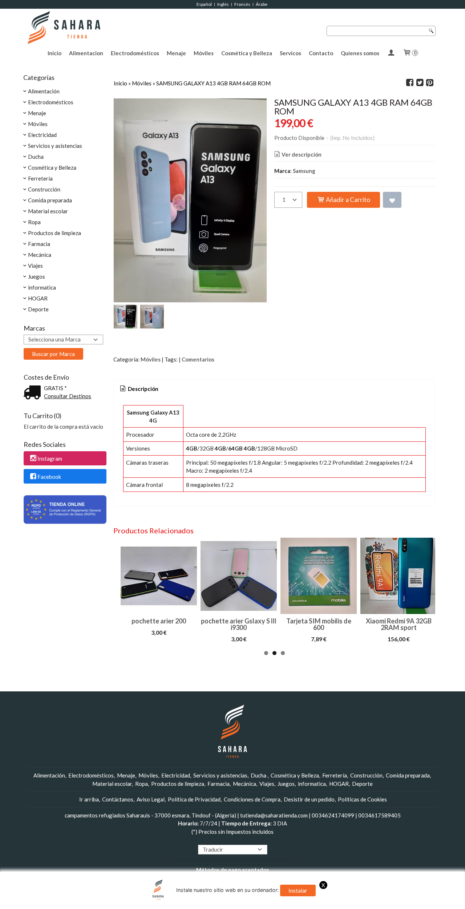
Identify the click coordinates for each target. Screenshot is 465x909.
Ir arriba (89, 799)
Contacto (321, 53)
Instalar (297, 890)
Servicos (290, 53)
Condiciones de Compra (252, 799)
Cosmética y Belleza (246, 53)
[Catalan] (256, 840)
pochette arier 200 (159, 621)
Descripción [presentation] (142, 388)
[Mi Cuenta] (391, 53)
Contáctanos (117, 799)
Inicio (54, 53)
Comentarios (198, 359)
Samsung (304, 170)
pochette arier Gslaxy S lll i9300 (238, 624)
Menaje (176, 53)
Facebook (49, 476)
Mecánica (39, 254)
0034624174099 (333, 815)
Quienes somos (360, 53)
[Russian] (242, 840)
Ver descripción (302, 154)
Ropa (34, 222)
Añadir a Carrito (347, 199)
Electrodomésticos (135, 53)
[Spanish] (249, 840)
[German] (222, 840)
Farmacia (39, 244)
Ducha (36, 156)
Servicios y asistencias (55, 145)
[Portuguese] (235, 840)
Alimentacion (86, 53)
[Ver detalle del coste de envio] (34, 393)
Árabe (262, 4)
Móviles (204, 53)
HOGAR (38, 298)
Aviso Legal (151, 799)
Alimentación (44, 91)
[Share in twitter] (420, 83)
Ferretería (40, 178)
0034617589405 (379, 815)
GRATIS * (55, 388)
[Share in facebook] (410, 83)
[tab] (138, 388)
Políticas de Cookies (362, 799)
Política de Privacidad (194, 799)
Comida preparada (50, 200)
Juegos (36, 276)
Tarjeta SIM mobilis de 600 (318, 624)
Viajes (35, 265)
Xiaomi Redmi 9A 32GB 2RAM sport (399, 624)
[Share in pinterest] (430, 83)
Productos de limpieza (54, 233)
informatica (42, 287)
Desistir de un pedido (309, 799)
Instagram (49, 458)
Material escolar (48, 211)
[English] (208, 840)
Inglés (223, 4)
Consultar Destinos (67, 396)
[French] (215, 840)
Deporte (38, 309)
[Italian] (228, 840)
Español (204, 4)
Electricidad (42, 135)
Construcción (44, 189)
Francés (242, 4)
